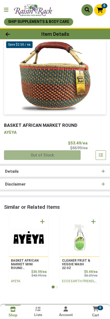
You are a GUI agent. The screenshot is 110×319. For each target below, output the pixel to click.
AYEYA (15, 281)
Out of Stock (42, 155)
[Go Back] (17, 34)
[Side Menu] (6, 10)
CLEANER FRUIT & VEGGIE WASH (76, 264)
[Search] (87, 10)
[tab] (53, 287)
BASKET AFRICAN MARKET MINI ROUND (25, 264)
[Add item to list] (101, 155)
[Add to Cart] (42, 222)
